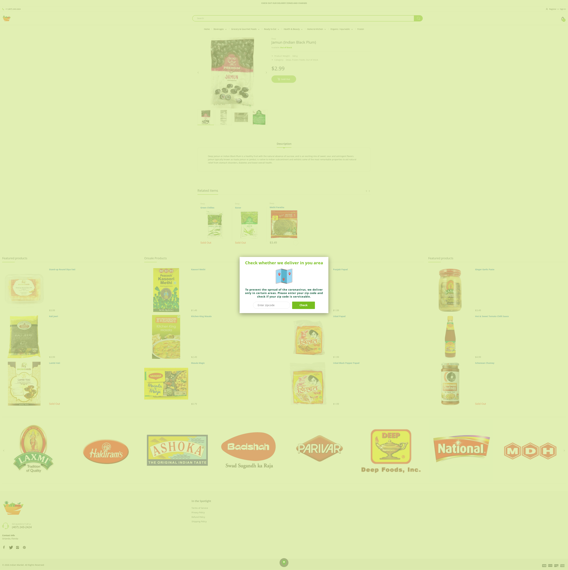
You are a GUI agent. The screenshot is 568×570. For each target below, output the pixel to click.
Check (304, 305)
